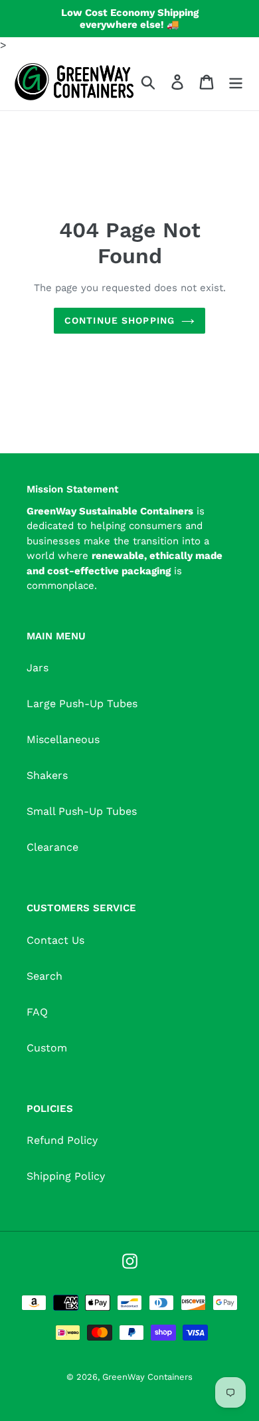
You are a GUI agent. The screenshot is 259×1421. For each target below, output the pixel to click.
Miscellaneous (63, 739)
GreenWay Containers (147, 1377)
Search (44, 976)
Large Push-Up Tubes (82, 703)
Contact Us (55, 940)
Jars (37, 667)
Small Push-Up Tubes (82, 811)
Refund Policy (62, 1140)
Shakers (47, 775)
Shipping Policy (66, 1176)
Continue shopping (119, 320)
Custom (47, 1047)
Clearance (52, 847)
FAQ (37, 1012)
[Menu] (235, 82)
